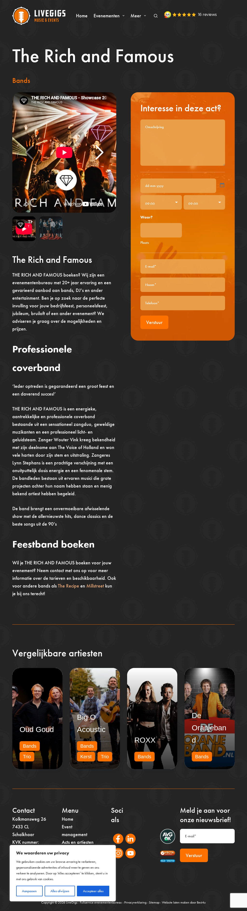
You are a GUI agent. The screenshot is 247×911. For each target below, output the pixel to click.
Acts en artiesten (78, 842)
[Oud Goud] (37, 718)
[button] (99, 152)
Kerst (86, 756)
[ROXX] (152, 718)
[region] (63, 873)
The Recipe (68, 586)
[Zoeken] (156, 16)
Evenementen (107, 16)
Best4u (201, 902)
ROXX (145, 740)
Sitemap (154, 902)
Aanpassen (29, 891)
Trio (27, 756)
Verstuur (154, 322)
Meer (135, 16)
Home (82, 16)
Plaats (144, 242)
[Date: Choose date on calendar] (222, 185)
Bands (21, 80)
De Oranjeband (209, 728)
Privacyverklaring (135, 902)
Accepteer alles (93, 891)
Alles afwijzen (59, 891)
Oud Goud (37, 729)
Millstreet (95, 586)
